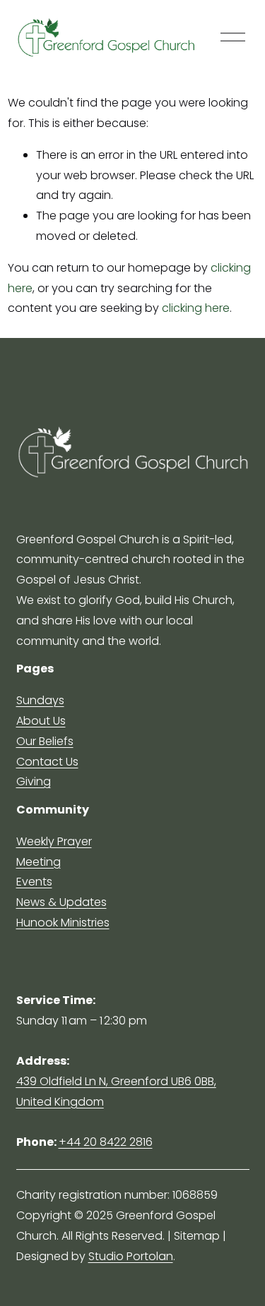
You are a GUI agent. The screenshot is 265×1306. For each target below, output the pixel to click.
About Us (41, 721)
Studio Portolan (130, 1256)
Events (34, 881)
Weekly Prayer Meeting (54, 851)
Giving (33, 781)
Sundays (40, 700)
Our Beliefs (44, 741)
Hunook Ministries (63, 922)
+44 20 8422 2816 (106, 1142)
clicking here (196, 308)
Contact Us (47, 762)
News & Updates (61, 902)
